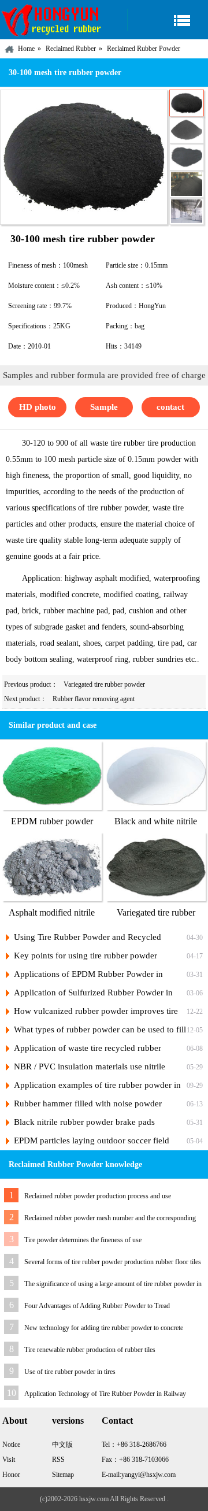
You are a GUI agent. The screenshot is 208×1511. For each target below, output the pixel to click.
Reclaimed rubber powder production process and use (97, 1196)
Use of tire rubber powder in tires (70, 1372)
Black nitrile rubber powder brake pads (84, 1122)
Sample (104, 407)
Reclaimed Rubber (71, 49)
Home (26, 49)
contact (170, 407)
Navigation (167, 20)
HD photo (37, 407)
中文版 (62, 1444)
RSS (58, 1460)
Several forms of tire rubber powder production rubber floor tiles (112, 1262)
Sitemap (63, 1475)
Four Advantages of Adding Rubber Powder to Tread (97, 1306)
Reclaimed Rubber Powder (143, 49)
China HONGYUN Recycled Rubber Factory (52, 19)
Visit (8, 1460)
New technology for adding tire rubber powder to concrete (103, 1328)
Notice (11, 1444)
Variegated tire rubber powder (104, 684)
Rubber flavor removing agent (94, 699)
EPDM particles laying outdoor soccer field (91, 1140)
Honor (11, 1475)
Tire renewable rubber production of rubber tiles (89, 1350)
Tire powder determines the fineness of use (83, 1240)
